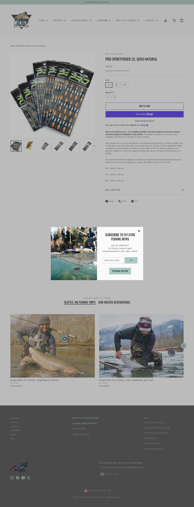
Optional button (120, 271)
